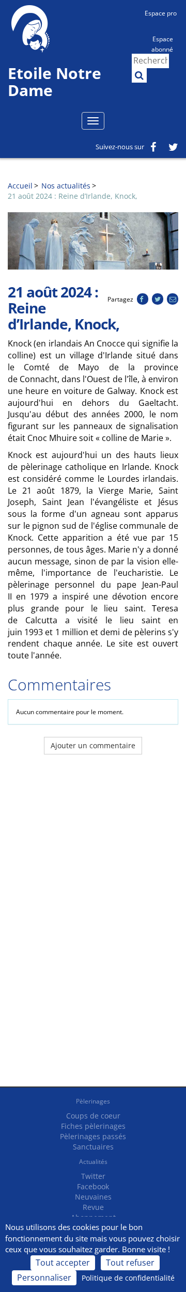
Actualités (93, 1161)
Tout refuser (130, 1262)
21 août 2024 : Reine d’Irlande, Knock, (72, 196)
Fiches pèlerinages (93, 1126)
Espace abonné (162, 43)
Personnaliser (44, 1277)
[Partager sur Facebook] (142, 299)
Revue (93, 1207)
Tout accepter (63, 1262)
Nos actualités (65, 186)
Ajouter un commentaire (93, 745)
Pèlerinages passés (93, 1136)
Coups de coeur (93, 1116)
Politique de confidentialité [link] (128, 1278)
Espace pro (161, 13)
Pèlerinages (93, 1101)
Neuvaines (93, 1197)
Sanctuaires (93, 1147)
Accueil (20, 186)
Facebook (93, 1186)
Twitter (93, 1176)
